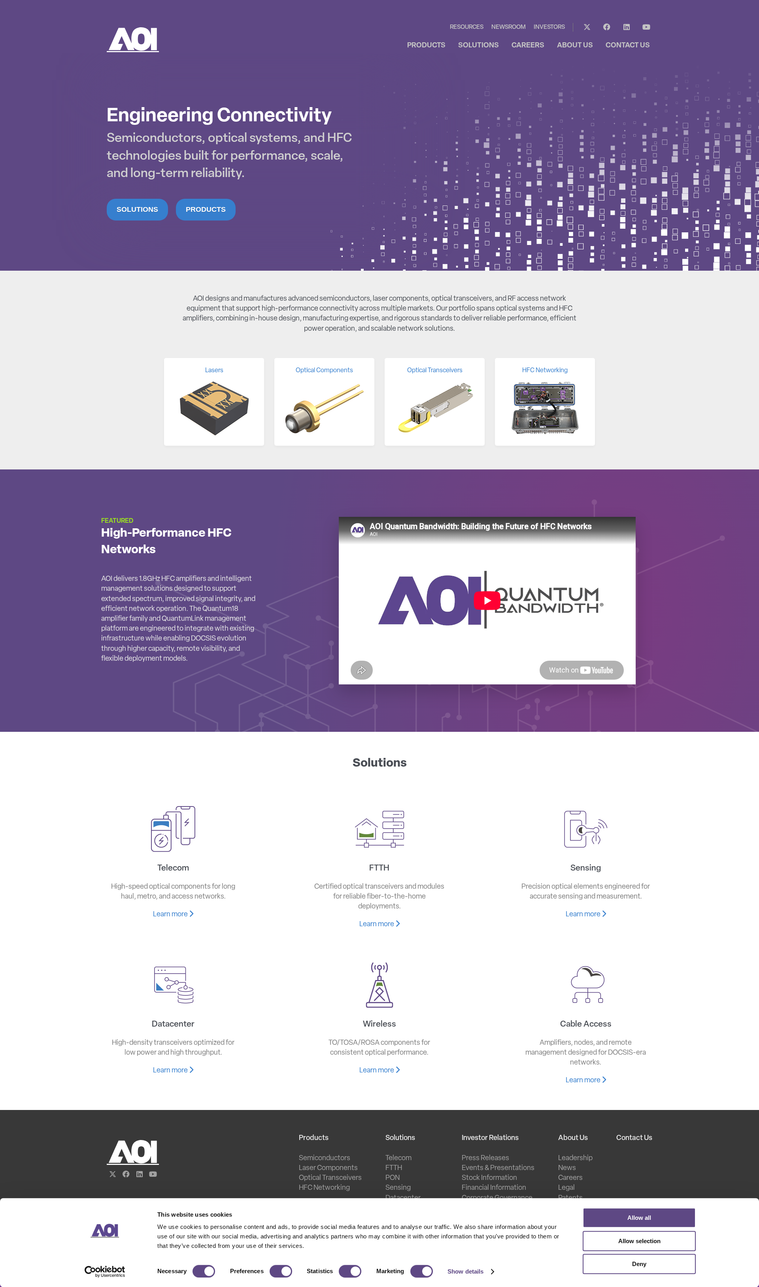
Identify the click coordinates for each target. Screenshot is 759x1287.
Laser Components (328, 1168)
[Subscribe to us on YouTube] (646, 27)
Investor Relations (490, 1138)
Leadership (575, 1158)
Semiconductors (324, 1158)
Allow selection (639, 1241)
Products (206, 209)
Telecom (398, 1158)
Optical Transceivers (330, 1178)
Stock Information (489, 1178)
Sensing (398, 1188)
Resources (466, 27)
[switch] (281, 1271)
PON (392, 1178)
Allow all (639, 1217)
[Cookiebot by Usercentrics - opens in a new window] (105, 1272)
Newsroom (508, 27)
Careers (570, 1178)
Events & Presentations (498, 1168)
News (567, 1168)
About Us (573, 1138)
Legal (566, 1188)
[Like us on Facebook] (607, 27)
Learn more (171, 914)
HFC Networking (324, 1188)
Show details (465, 1271)
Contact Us (634, 1138)
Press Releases (485, 1158)
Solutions (137, 209)
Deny (639, 1264)
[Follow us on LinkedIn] (626, 27)
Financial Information (494, 1188)
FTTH (393, 1168)
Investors (549, 27)
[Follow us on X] (587, 27)
